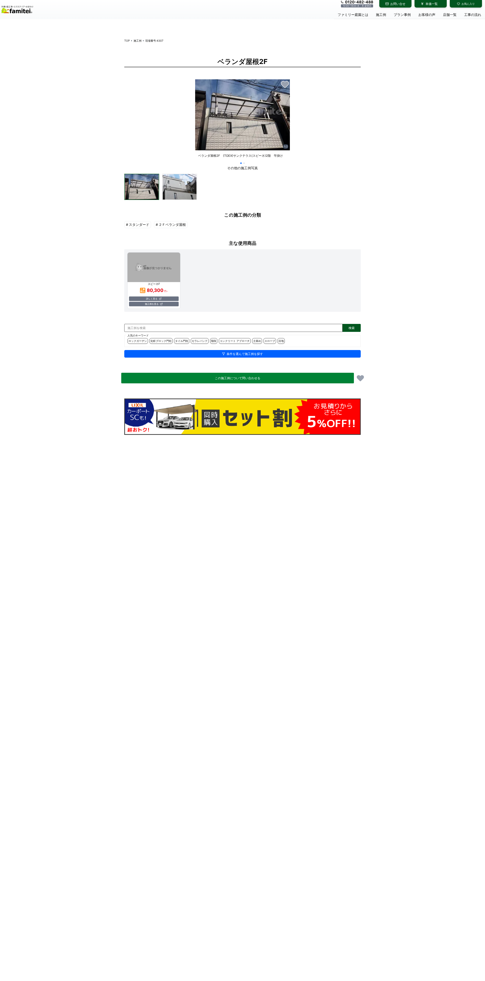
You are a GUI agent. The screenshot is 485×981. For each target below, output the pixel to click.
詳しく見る (151, 298)
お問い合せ (397, 4)
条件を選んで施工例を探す (245, 354)
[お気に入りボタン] (285, 84)
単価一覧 (432, 4)
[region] (242, 120)
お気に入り (468, 3)
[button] (141, 187)
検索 (352, 328)
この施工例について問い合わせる (237, 378)
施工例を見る (152, 304)
